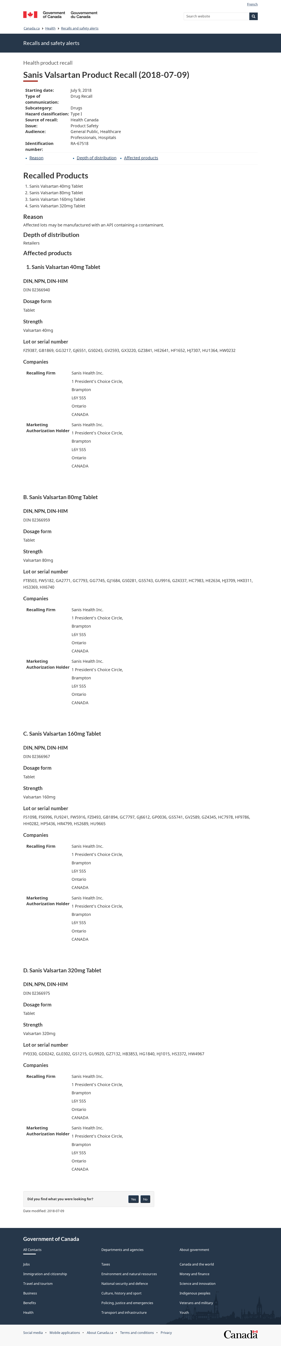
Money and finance (194, 1274)
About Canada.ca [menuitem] (100, 1332)
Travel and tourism (38, 1283)
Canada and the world (197, 1264)
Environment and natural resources (129, 1274)
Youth (184, 1312)
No (145, 1199)
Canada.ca (32, 28)
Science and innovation (198, 1283)
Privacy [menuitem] (166, 1332)
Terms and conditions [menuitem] (137, 1332)
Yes (133, 1199)
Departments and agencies (122, 1249)
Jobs (26, 1264)
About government (194, 1249)
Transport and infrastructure (124, 1312)
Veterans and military (196, 1303)
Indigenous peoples (195, 1293)
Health (50, 28)
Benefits (29, 1303)
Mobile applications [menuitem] (65, 1332)
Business (30, 1293)
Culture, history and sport (121, 1293)
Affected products (141, 158)
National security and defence (124, 1283)
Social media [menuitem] (33, 1332)
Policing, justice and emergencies (127, 1303)
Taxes (105, 1264)
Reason (36, 158)
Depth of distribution (96, 158)
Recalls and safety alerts (80, 28)
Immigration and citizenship (45, 1274)
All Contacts (32, 1249)
